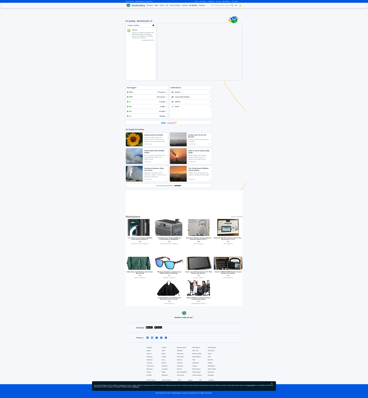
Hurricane (202, 5)
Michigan (179, 350)
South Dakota (212, 347)
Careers (218, 1)
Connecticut (150, 366)
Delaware (150, 369)
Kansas (164, 363)
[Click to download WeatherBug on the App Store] (149, 327)
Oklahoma (195, 363)
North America (151, 380)
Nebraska (180, 366)
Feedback (211, 1)
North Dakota (196, 357)
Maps (156, 5)
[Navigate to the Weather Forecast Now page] (135, 5)
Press (196, 1)
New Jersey (180, 375)
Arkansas (149, 357)
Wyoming (210, 375)
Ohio (193, 360)
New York (195, 350)
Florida (149, 372)
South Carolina (197, 375)
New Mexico (196, 347)
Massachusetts (181, 347)
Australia (211, 380)
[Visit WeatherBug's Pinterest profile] (166, 338)
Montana (179, 363)
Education (203, 1)
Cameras (185, 5)
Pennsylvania (196, 369)
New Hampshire (182, 372)
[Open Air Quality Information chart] (153, 25)
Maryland (165, 375)
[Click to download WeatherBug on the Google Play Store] (158, 327)
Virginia (210, 363)
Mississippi (180, 357)
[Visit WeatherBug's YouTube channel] (152, 338)
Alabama (149, 347)
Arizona (149, 354)
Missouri (179, 360)
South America (166, 380)
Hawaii (164, 347)
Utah (209, 357)
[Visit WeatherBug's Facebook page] (157, 338)
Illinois (164, 354)
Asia (200, 380)
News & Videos (175, 5)
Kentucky (164, 366)
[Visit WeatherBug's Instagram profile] (161, 338)
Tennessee (211, 350)
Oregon (194, 366)
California (149, 360)
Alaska (149, 350)
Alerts (162, 5)
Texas (209, 354)
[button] (271, 383)
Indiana (164, 357)
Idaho (163, 350)
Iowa (163, 360)
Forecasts (149, 5)
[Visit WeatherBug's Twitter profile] (147, 338)
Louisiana (165, 369)
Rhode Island (196, 372)
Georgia (149, 375)
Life (167, 5)
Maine (164, 372)
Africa (179, 380)
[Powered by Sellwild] (239, 216)
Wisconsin (211, 372)
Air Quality (193, 5)
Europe (190, 380)
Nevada (179, 369)
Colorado (149, 363)
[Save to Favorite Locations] (212, 5)
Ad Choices (135, 387)
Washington (211, 366)
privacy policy (250, 385)
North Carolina (196, 354)
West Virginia (212, 369)
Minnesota (180, 354)
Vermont (210, 360)
